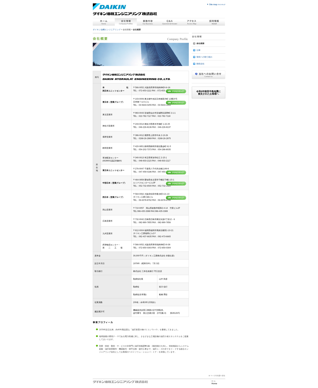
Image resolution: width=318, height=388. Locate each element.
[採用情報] (214, 22)
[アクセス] (192, 22)
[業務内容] (148, 22)
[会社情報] (126, 22)
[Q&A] (170, 22)
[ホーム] (104, 22)
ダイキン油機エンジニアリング (107, 29)
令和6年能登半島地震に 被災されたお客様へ (208, 92)
